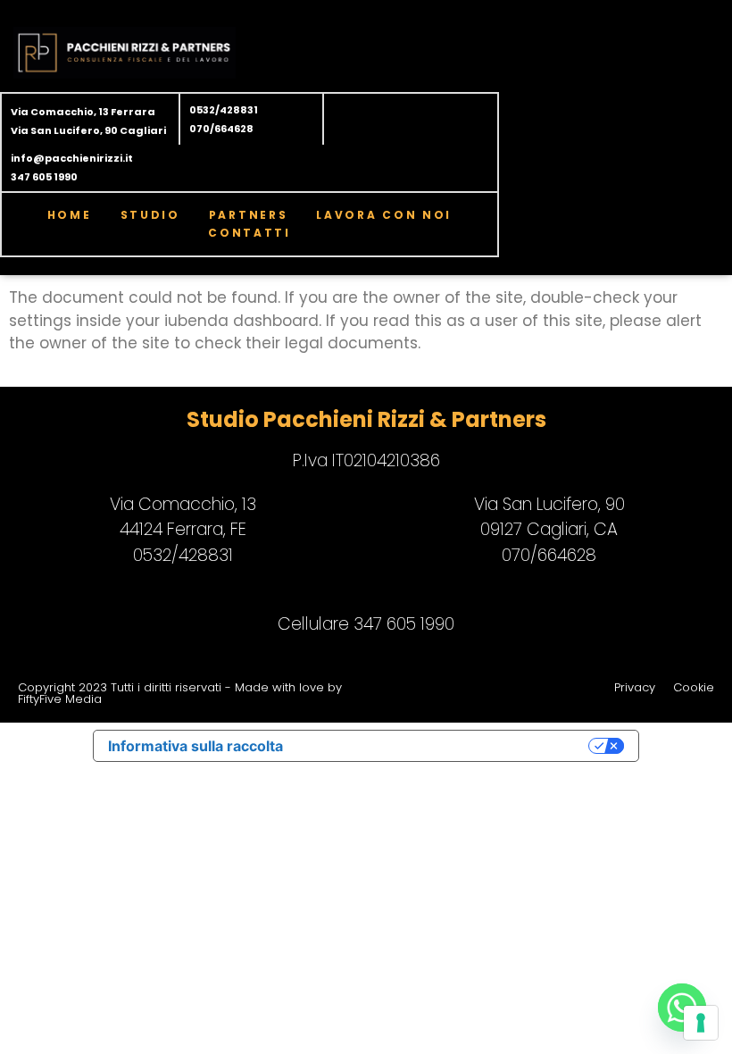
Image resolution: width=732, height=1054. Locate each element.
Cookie (693, 687)
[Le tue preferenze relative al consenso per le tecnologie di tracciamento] (701, 1023)
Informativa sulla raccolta (195, 746)
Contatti (249, 232)
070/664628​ (549, 555)
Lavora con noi (384, 214)
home (69, 214)
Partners (248, 214)
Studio (150, 214)
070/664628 (221, 128)
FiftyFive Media (60, 698)
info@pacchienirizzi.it (72, 158)
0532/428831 (223, 110)
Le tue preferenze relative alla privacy (444, 746)
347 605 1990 (44, 177)
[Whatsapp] (682, 1007)
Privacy (634, 687)
